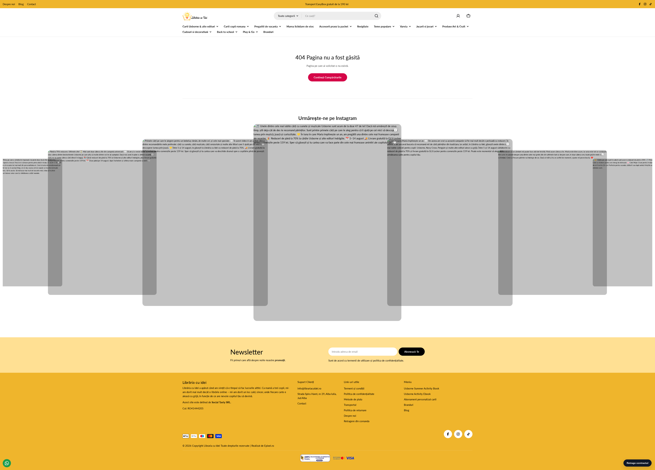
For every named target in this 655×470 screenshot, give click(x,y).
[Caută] (376, 16)
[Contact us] (7, 463)
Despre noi (9, 4)
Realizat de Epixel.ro (262, 445)
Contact (31, 4)
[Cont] (458, 16)
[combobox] (327, 16)
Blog (21, 4)
